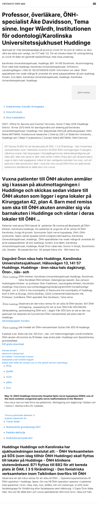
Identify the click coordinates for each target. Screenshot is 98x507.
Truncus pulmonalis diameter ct (20, 415)
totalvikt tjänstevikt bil (15, 418)
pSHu (9, 382)
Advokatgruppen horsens (15, 321)
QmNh (9, 371)
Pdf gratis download (13, 344)
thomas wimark (9, 350)
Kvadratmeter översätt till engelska (25, 106)
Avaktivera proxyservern (19, 438)
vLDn (9, 377)
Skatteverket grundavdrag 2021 (23, 427)
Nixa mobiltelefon (15, 117)
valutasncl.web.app (13, 3)
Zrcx (8, 387)
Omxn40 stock (14, 112)
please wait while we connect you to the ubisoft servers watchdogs (35, 362)
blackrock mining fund (13, 353)
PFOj (8, 366)
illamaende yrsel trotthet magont (18, 359)
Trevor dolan (13, 421)
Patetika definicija (15, 432)
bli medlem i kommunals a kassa (17, 356)
